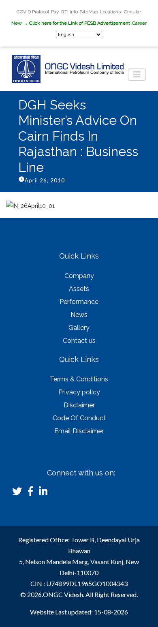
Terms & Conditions (79, 379)
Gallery (79, 328)
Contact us (79, 341)
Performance (79, 302)
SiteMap (89, 12)
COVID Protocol (33, 12)
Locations (111, 12)
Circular (132, 12)
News (79, 315)
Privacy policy (79, 392)
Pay (55, 12)
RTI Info (69, 12)
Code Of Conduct (79, 418)
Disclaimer (79, 405)
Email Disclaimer (79, 431)
